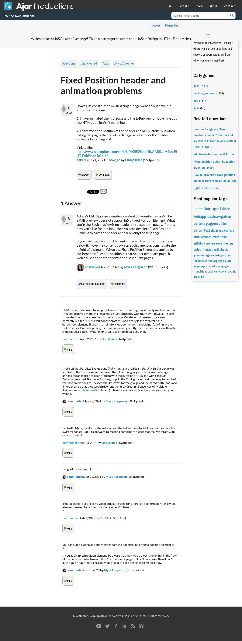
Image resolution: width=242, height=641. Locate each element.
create (184, 6)
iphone (197, 255)
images (216, 243)
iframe (216, 237)
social (212, 261)
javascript (226, 230)
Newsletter (80, 615)
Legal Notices (98, 615)
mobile (198, 237)
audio (214, 255)
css (224, 237)
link (208, 243)
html (224, 223)
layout (222, 255)
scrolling (198, 277)
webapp (199, 216)
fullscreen (221, 271)
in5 (171, 6)
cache (211, 271)
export (215, 209)
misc (196, 108)
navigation (222, 216)
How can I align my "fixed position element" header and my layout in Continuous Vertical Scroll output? (214, 138)
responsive (200, 261)
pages (220, 261)
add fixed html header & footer (213, 154)
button (198, 230)
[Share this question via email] (103, 192)
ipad (210, 216)
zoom (207, 237)
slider (214, 230)
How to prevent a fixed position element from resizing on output (214, 178)
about (213, 6)
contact (229, 6)
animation (201, 209)
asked (81, 160)
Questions (68, 63)
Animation (93, 390)
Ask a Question (124, 63)
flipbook (222, 250)
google (232, 271)
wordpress (215, 266)
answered (92, 267)
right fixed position (206, 188)
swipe (197, 250)
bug (229, 255)
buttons (199, 223)
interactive (209, 250)
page (210, 223)
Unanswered (89, 63)
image (206, 255)
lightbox (199, 243)
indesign (227, 243)
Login (155, 25)
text (207, 230)
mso (217, 223)
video (225, 209)
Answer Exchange (23, 15)
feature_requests (205, 93)
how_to (114, 160)
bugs (196, 101)
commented (70, 339)
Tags (105, 63)
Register (171, 25)
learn (199, 6)
